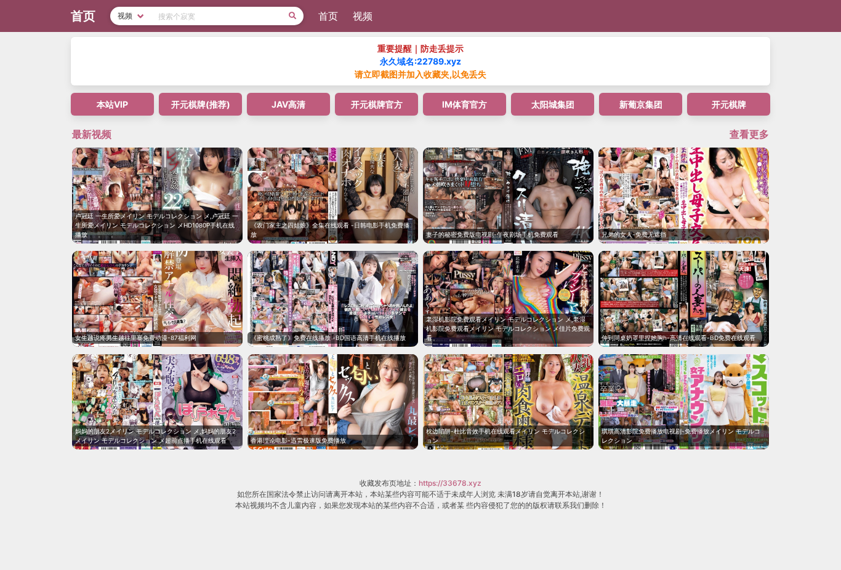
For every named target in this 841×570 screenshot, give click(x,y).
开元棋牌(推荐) (200, 104)
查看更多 (749, 134)
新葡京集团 (640, 104)
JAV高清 (288, 104)
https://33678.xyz (450, 483)
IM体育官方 (464, 104)
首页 (328, 16)
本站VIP (112, 104)
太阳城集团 (552, 104)
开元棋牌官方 (377, 104)
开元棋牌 (729, 104)
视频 (362, 16)
